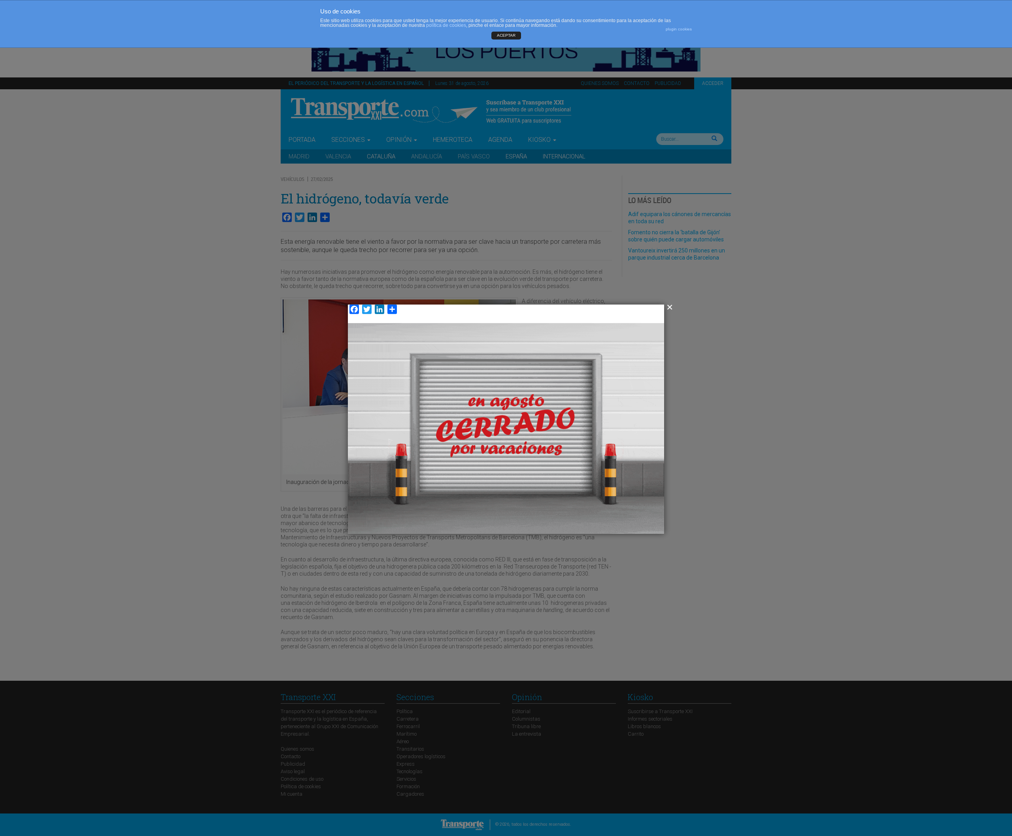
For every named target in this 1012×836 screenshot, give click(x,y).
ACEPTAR (506, 35)
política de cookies (446, 25)
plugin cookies (679, 29)
